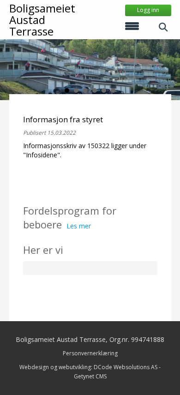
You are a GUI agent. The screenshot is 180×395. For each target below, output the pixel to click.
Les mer (78, 225)
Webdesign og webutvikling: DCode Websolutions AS (88, 367)
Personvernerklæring (90, 353)
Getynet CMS (90, 376)
